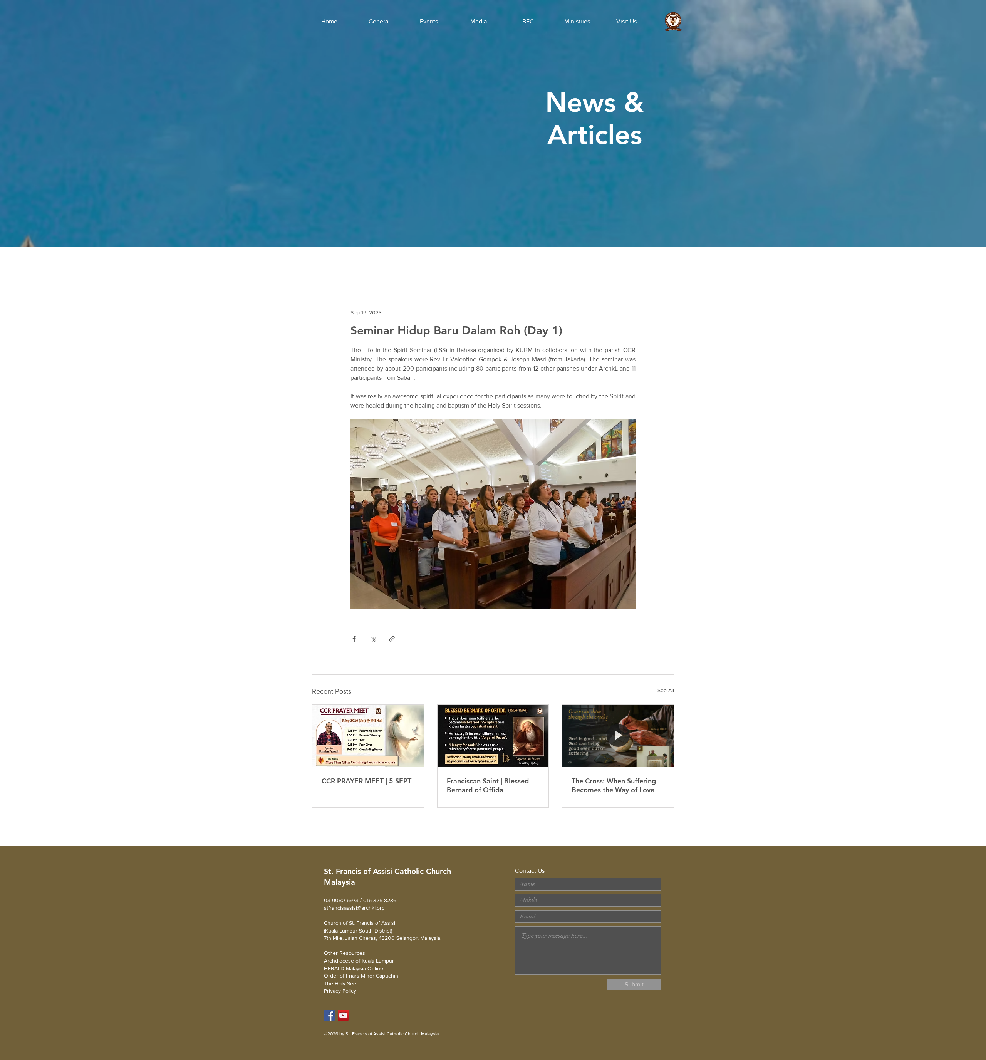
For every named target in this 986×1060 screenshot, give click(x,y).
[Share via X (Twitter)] (373, 638)
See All (665, 690)
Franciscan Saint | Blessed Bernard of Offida (488, 785)
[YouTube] (343, 1015)
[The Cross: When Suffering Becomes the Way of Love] (618, 736)
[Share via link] (392, 638)
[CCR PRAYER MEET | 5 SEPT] (368, 736)
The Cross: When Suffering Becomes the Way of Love (614, 785)
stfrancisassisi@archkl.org (354, 908)
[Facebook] (329, 1015)
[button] (379, 21)
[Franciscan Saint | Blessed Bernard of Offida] (493, 736)
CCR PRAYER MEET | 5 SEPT (366, 781)
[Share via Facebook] (354, 638)
